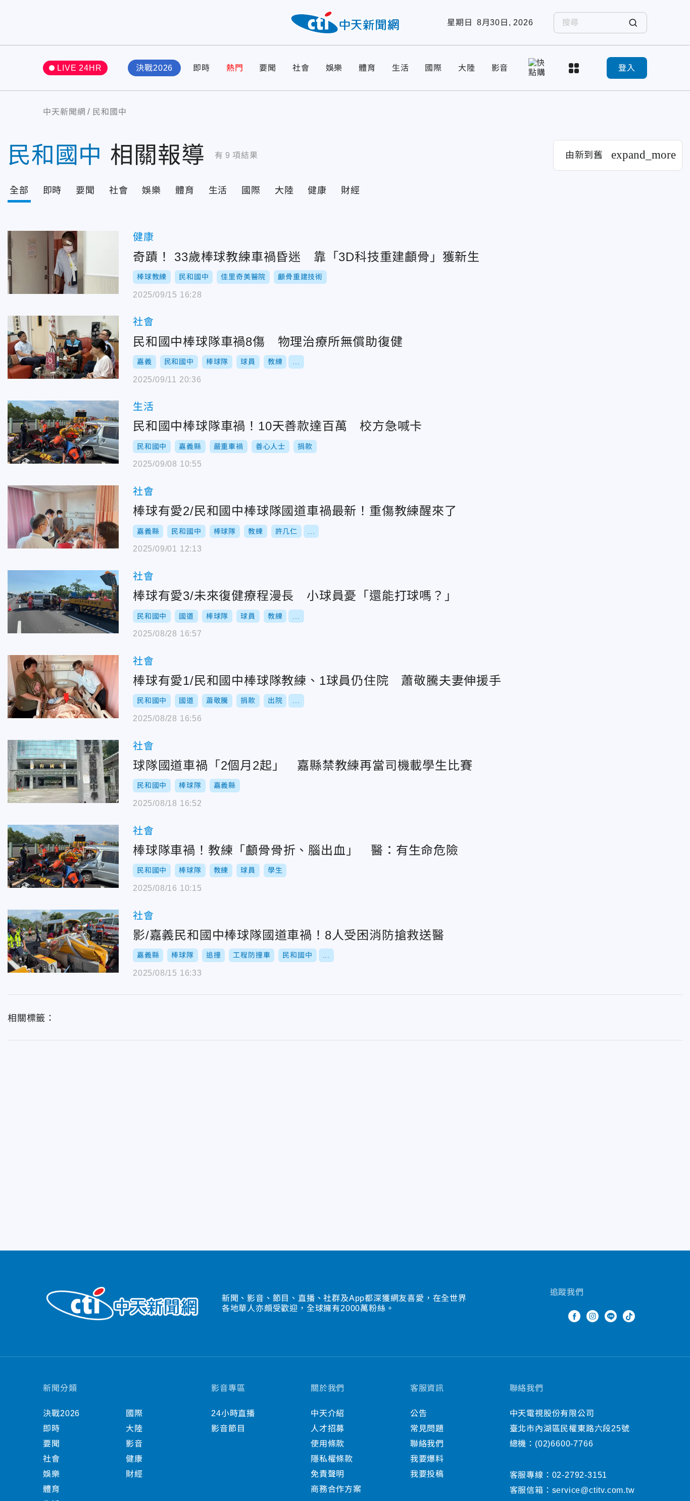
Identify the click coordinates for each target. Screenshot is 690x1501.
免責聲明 (327, 1474)
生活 (400, 68)
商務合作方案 (336, 1489)
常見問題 (427, 1428)
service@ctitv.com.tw (593, 1490)
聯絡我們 (427, 1443)
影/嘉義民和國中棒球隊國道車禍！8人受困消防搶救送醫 (63, 941)
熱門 (234, 68)
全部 (19, 190)
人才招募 (327, 1428)
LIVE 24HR (79, 68)
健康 (317, 190)
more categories (575, 68)
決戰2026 (154, 68)
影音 (500, 68)
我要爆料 (427, 1459)
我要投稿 (427, 1474)
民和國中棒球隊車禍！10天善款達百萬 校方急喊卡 (63, 432)
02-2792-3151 (580, 1475)
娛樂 (334, 68)
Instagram (592, 1316)
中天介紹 (327, 1413)
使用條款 (327, 1443)
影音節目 (228, 1428)
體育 (367, 68)
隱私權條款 (332, 1459)
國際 (433, 68)
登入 (626, 68)
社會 (301, 68)
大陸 (466, 68)
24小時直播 (233, 1413)
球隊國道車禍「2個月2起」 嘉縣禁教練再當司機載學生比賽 (63, 771)
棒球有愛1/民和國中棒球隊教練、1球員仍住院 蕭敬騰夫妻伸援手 (63, 686)
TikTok (629, 1316)
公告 (418, 1413)
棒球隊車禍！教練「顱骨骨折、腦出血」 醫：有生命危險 (63, 856)
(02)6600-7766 (564, 1443)
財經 (350, 190)
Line (611, 1316)
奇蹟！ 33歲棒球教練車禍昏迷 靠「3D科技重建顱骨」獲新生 (63, 262)
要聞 (267, 68)
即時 (201, 68)
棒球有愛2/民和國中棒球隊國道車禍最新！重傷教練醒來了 (63, 516)
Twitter (556, 1316)
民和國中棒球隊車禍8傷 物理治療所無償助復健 (63, 347)
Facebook (574, 1316)
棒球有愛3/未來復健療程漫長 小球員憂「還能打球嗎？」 (63, 601)
